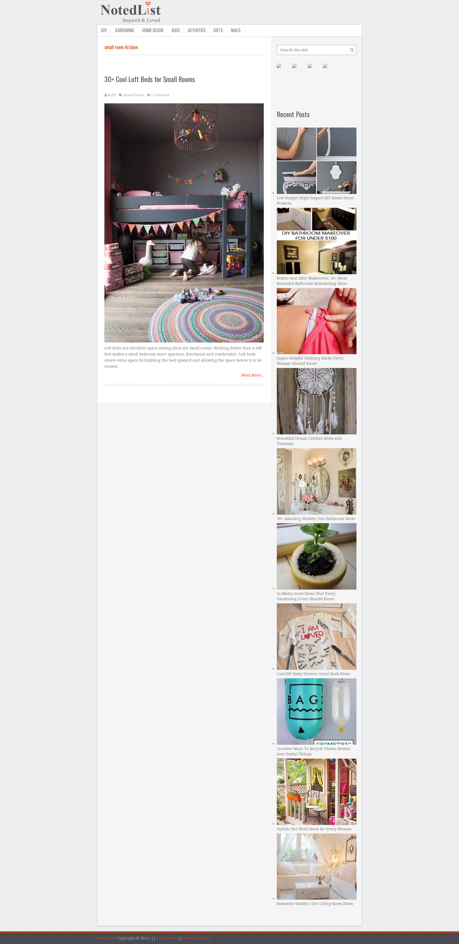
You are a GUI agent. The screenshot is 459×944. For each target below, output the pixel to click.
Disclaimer (167, 938)
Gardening (124, 30)
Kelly (112, 95)
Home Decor (153, 30)
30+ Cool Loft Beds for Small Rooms (149, 79)
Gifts (218, 30)
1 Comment (160, 95)
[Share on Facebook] (298, 70)
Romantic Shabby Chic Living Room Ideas (315, 903)
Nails (235, 30)
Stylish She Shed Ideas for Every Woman (314, 829)
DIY (104, 30)
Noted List (106, 938)
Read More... (252, 375)
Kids (176, 30)
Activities (196, 30)
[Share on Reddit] (329, 70)
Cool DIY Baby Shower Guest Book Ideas (313, 674)
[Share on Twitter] (314, 70)
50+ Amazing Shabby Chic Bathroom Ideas (316, 519)
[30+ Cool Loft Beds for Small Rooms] (184, 224)
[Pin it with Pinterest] (283, 70)
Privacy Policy (197, 938)
